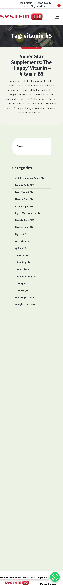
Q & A (18, 248)
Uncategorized (23, 297)
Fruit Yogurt (22, 192)
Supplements (23, 276)
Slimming (20, 262)
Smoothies (21, 269)
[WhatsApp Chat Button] (55, 577)
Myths (18, 234)
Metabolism (22, 220)
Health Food (22, 199)
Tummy (19, 290)
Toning (19, 283)
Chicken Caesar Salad (27, 178)
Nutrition (20, 241)
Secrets (19, 255)
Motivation (21, 227)
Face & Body (22, 185)
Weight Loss (22, 304)
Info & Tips (21, 206)
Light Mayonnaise (25, 213)
